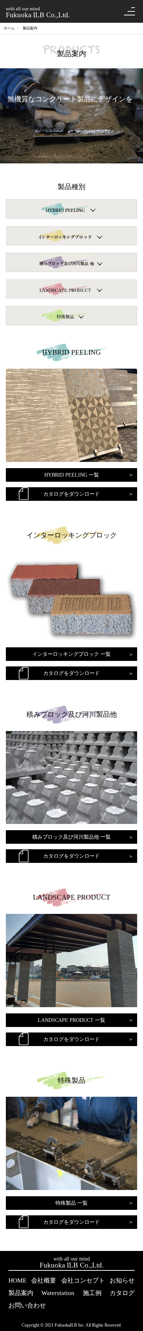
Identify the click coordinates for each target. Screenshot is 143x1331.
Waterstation (57, 1293)
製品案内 (20, 1293)
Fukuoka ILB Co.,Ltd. (38, 12)
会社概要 (43, 1280)
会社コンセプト (83, 1280)
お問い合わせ (27, 1305)
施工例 (92, 1293)
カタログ (122, 1293)
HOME (17, 1280)
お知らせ (122, 1280)
